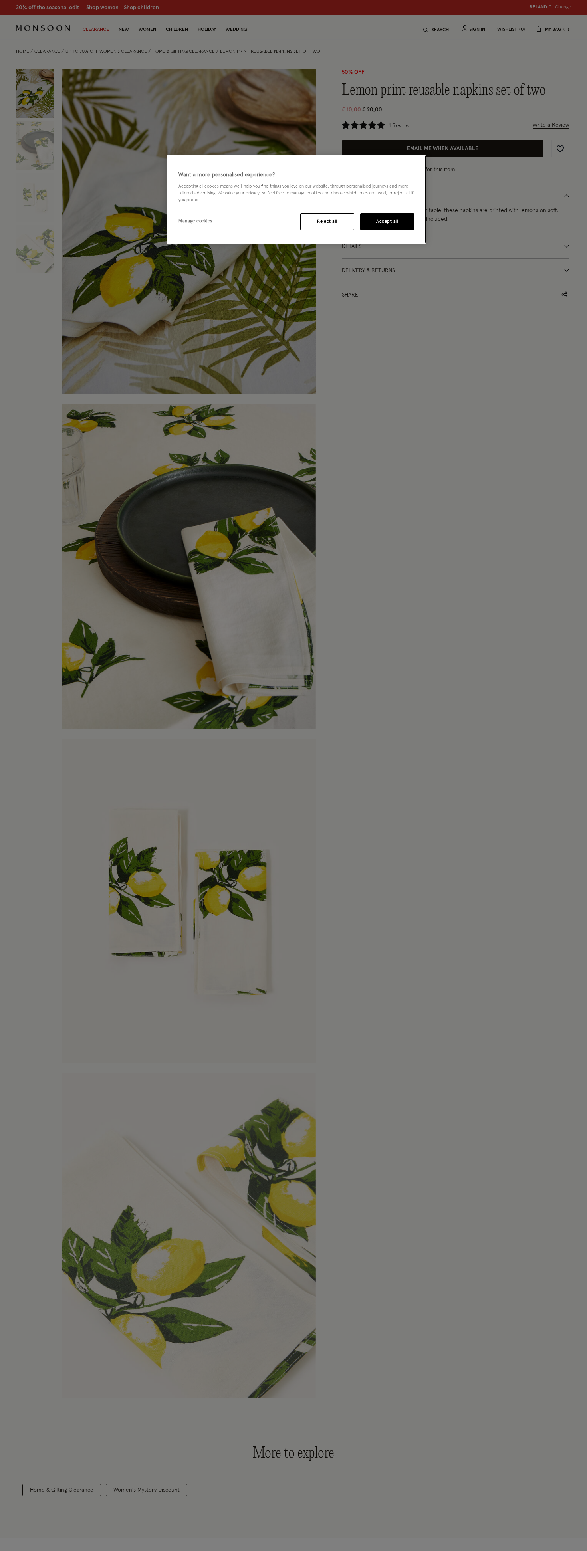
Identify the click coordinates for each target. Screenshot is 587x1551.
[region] (296, 199)
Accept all (387, 221)
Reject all (327, 221)
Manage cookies (195, 221)
